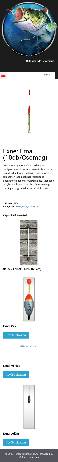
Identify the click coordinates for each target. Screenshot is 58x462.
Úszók (36, 206)
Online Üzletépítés (29, 457)
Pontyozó (27, 206)
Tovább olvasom (16, 335)
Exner (18, 206)
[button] (3, 75)
